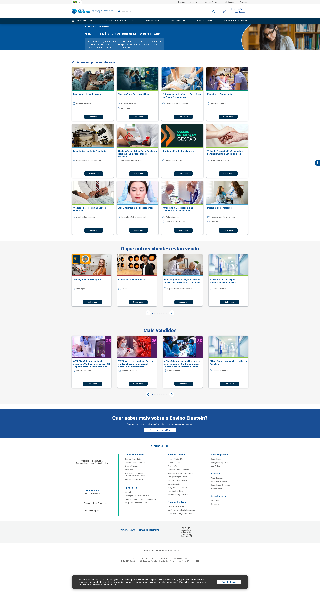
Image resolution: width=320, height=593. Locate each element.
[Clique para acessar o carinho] (224, 11)
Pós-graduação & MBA (177, 477)
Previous (148, 312)
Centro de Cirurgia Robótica (180, 514)
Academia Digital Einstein (179, 495)
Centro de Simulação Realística (181, 510)
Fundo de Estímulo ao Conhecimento (140, 499)
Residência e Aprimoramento (180, 473)
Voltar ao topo (161, 446)
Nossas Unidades (132, 466)
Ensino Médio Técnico (177, 459)
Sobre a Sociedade (133, 459)
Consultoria (216, 459)
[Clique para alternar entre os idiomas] (77, 2)
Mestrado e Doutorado (177, 480)
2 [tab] (155, 313)
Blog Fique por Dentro (134, 479)
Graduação (172, 466)
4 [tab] (159, 313)
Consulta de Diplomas (220, 485)
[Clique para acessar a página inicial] (92, 14)
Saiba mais (94, 117)
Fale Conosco (230, 2)
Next (171, 312)
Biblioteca (129, 470)
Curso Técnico (174, 463)
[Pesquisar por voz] (119, 11)
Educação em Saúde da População (140, 496)
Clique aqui (185, 528)
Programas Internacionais (136, 503)
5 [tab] (161, 313)
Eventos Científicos (176, 491)
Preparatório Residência (178, 470)
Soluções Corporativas (221, 463)
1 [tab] (152, 313)
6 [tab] (164, 313)
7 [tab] (166, 313)
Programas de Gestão (177, 488)
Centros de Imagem (176, 506)
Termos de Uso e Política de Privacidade (160, 551)
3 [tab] (157, 313)
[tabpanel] (91, 280)
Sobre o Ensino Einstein (135, 463)
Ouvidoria (244, 2)
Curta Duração (174, 484)
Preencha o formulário (160, 430)
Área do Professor (212, 2)
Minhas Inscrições (219, 489)
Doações (181, 2)
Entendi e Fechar (229, 582)
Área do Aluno (195, 2)
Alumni (128, 492)
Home (87, 27)
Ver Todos (215, 466)
